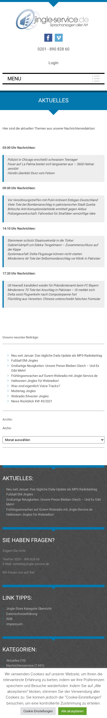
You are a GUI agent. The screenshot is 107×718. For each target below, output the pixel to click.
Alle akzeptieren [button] (72, 711)
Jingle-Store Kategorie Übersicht (29, 608)
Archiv (6, 428)
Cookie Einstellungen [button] (38, 711)
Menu (14, 79)
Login (53, 62)
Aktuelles (12, 660)
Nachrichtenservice (20, 665)
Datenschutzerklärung (21, 614)
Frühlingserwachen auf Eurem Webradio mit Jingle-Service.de (54, 376)
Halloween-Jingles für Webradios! (35, 381)
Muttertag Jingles (23, 391)
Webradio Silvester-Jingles (30, 396)
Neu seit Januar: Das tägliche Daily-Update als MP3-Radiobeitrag (56, 355)
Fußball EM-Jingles (24, 360)
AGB (9, 619)
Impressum (14, 624)
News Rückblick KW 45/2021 (31, 401)
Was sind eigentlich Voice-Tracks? (35, 386)
